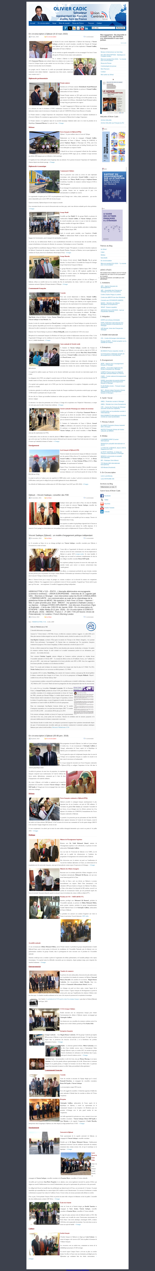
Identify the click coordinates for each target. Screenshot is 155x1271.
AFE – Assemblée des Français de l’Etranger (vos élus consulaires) (111, 291)
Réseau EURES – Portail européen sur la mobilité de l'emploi (113, 341)
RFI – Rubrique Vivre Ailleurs (110, 460)
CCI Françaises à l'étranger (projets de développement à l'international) (112, 354)
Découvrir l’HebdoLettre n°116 (60, 727)
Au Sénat (48, 498)
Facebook (107, 496)
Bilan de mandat (64, 23)
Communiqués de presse (108, 66)
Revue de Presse (78, 23)
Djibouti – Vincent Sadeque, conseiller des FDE (49, 495)
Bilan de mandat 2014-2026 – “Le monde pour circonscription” (113, 59)
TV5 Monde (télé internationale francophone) (110, 464)
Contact (99, 23)
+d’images (61, 123)
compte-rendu (79, 554)
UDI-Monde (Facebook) (108, 467)
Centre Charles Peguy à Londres (111, 294)
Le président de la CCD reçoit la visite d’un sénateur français (62, 999)
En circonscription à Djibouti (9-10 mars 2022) (48, 34)
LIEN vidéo (85, 916)
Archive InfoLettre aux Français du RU (112, 123)
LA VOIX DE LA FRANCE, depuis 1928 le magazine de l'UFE (113, 448)
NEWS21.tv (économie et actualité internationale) (111, 456)
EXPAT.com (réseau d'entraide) (110, 320)
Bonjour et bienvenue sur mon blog (111, 52)
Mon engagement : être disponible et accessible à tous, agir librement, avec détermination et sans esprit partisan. (113, 39)
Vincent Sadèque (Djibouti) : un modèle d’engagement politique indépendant (60, 535)
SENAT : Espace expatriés (109, 307)
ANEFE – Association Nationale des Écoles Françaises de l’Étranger (112, 368)
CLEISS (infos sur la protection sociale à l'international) (113, 412)
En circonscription (44, 23)
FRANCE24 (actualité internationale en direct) (113, 444)
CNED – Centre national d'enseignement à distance (113, 376)
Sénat (54, 23)
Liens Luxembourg (106, 476)
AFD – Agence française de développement (109, 286)
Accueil (32, 23)
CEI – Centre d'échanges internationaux (113, 338)
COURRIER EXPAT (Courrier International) (110, 440)
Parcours (91, 23)
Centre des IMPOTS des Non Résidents (113, 297)
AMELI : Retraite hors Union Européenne (113, 404)
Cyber (103, 252)
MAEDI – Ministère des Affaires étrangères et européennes (110, 303)
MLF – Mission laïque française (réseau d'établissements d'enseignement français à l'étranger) (113, 391)
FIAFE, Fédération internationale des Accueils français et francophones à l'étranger (112, 324)
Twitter (106, 500)
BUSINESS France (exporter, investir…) (113, 351)
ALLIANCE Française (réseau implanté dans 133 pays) (113, 426)
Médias (103, 255)
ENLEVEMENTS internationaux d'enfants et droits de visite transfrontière (113, 416)
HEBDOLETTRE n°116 (39, 622)
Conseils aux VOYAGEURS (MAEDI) (112, 300)
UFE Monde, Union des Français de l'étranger (112, 329)
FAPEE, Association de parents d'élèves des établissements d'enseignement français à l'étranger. (113, 382)
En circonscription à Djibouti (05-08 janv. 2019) (48, 736)
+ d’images (35, 831)
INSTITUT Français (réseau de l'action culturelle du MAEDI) (112, 430)
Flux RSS (107, 504)
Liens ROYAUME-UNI (107, 479)
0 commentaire (89, 36)
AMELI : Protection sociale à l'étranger (112, 401)
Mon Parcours (105, 69)
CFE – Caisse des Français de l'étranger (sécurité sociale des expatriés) (113, 407)
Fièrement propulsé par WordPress (77, 1270)
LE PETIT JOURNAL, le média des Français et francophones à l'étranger (112, 452)
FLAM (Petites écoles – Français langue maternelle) (113, 386)
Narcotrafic (104, 258)
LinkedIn (107, 512)
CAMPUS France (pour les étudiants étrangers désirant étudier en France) (112, 372)
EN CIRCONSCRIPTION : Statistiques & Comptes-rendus (113, 55)
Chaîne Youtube (109, 508)
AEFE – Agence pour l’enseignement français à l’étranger (112, 364)
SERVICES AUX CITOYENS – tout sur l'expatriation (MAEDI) (112, 310)
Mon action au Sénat (107, 74)
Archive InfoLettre (106, 120)
